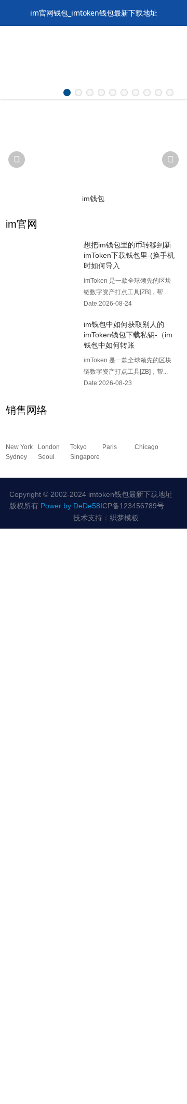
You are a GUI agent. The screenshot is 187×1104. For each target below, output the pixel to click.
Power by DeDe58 (70, 506)
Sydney (16, 457)
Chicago (146, 447)
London (49, 447)
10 (169, 92)
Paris (109, 447)
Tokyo (78, 447)
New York (19, 447)
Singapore (85, 457)
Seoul (46, 457)
